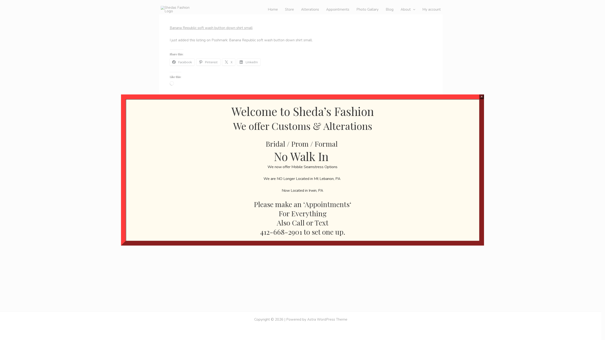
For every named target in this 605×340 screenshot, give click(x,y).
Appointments (327, 204)
